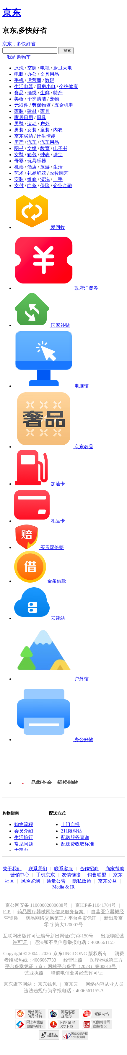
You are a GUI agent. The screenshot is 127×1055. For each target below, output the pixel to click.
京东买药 (23, 136)
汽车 (32, 142)
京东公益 (107, 880)
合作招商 (89, 868)
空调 (32, 67)
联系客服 (63, 868)
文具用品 (49, 74)
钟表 (45, 154)
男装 (19, 129)
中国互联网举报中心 (30, 1024)
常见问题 (23, 843)
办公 (32, 74)
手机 (19, 80)
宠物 (54, 98)
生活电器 (23, 86)
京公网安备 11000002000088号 (37, 905)
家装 (19, 111)
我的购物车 (19, 57)
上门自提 (70, 824)
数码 (49, 80)
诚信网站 (97, 1013)
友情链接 (71, 874)
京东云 (71, 984)
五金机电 (63, 105)
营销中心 (19, 874)
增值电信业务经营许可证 (77, 972)
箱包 (32, 154)
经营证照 (74, 959)
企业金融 (62, 185)
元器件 (21, 105)
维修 (32, 179)
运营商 (34, 80)
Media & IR (63, 886)
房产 (19, 142)
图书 (19, 148)
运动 (32, 123)
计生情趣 (46, 136)
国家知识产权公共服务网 (75, 1035)
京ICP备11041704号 (96, 905)
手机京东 (45, 874)
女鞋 (19, 154)
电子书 (60, 148)
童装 (45, 129)
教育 (45, 148)
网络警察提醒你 (63, 1013)
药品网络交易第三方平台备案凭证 (62, 918)
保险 (45, 185)
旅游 (45, 166)
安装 (19, 179)
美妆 (19, 98)
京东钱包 (48, 984)
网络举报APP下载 (63, 1024)
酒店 (32, 166)
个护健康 (68, 86)
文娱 (32, 148)
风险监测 (30, 880)
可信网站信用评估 (30, 1013)
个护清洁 (36, 98)
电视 (45, 67)
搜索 (66, 50)
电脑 (19, 74)
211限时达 (71, 830)
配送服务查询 (75, 837)
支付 (19, 185)
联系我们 (37, 868)
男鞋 (19, 123)
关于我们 (12, 868)
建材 (32, 111)
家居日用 (23, 117)
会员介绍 (23, 830)
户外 (45, 123)
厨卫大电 (62, 67)
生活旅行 (23, 837)
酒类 (32, 92)
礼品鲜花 (36, 173)
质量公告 (56, 880)
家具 (45, 111)
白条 (32, 185)
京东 (11, 12)
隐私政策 (81, 880)
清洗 (45, 179)
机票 (19, 166)
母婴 (19, 160)
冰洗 (19, 67)
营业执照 (35, 972)
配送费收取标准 (77, 843)
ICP (7, 911)
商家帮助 (114, 868)
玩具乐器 (36, 160)
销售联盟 (96, 874)
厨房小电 (46, 86)
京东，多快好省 (18, 43)
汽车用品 (49, 142)
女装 (32, 129)
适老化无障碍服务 (49, 1035)
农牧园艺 (59, 173)
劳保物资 (41, 105)
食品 (19, 92)
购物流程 (23, 824)
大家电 (21, 850)
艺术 (19, 173)
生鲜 (45, 92)
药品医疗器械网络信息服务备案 (51, 911)
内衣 (58, 129)
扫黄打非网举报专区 (97, 1024)
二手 (58, 179)
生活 (58, 166)
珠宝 (58, 154)
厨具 (41, 117)
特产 (58, 92)
